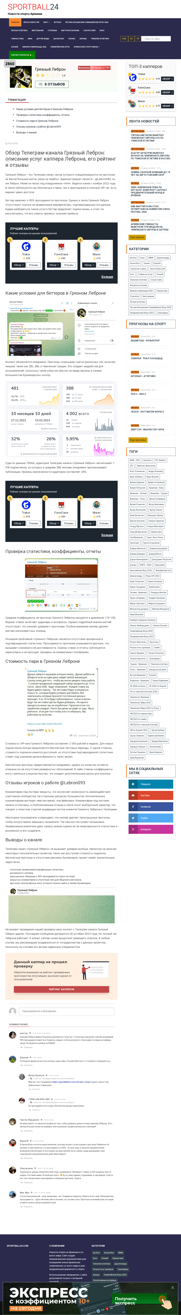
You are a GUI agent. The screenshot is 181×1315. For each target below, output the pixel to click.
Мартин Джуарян (156, 603)
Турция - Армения (138, 664)
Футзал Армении (138, 675)
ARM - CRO (135, 460)
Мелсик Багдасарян (139, 609)
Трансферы (162, 313)
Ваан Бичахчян (137, 515)
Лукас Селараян (137, 598)
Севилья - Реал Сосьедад (146, 358)
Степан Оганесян (156, 653)
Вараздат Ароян (155, 515)
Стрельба (134, 296)
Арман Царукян (137, 482)
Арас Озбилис (136, 477)
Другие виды (137, 131)
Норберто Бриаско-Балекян (143, 620)
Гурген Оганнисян (151, 543)
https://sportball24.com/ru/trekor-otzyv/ (72, 1082)
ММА (150, 258)
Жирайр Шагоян (163, 570)
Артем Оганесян (137, 504)
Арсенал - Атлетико (143, 376)
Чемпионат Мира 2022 (140, 702)
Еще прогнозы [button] (138, 440)
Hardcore (147, 460)
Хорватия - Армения (139, 680)
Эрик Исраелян (137, 758)
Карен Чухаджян (138, 587)
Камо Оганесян (137, 581)
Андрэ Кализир (155, 471)
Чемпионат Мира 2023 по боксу (144, 708)
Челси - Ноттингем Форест (147, 411)
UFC (131, 466)
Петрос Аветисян (138, 642)
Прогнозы (154, 642)
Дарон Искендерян (139, 559)
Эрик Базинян (155, 752)
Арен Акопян (152, 477)
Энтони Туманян (137, 752)
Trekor (26, 254)
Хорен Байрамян (160, 680)
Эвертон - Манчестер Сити (147, 429)
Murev (97, 254)
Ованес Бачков (160, 625)
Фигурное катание (138, 285)
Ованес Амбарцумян (139, 625)
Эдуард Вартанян (159, 741)
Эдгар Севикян (137, 736)
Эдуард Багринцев (139, 741)
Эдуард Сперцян (138, 747)
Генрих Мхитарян (155, 526)
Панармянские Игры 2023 (142, 313)
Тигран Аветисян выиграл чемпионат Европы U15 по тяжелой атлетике (147, 138)
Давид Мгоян (155, 554)
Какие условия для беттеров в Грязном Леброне (44, 109)
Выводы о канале (26, 132)
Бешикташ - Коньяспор (145, 340)
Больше (107, 277)
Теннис (146, 263)
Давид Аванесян (138, 548)
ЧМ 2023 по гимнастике (141, 714)
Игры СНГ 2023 (153, 576)
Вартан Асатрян (137, 521)
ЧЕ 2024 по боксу (138, 686)
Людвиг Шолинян (157, 598)
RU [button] (131, 38)
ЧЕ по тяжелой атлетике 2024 (143, 691)
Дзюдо (133, 565)
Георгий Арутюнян (138, 532)
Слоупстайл (156, 280)
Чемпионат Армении (139, 697)
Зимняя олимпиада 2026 (141, 291)
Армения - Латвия (138, 493)
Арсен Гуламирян (157, 499)
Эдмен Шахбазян (156, 736)
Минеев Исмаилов (160, 609)
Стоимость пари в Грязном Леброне (37, 120)
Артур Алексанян (138, 510)
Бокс (142, 258)
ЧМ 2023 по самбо (138, 719)
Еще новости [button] (137, 237)
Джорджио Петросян (161, 559)
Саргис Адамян (137, 653)
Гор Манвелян (136, 537)
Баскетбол (135, 263)
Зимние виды (136, 576)
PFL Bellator (160, 460)
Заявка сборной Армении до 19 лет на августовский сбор (150, 173)
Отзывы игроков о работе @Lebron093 (38, 126)
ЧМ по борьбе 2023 (139, 730)
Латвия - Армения (138, 592)
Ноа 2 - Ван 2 (138, 394)
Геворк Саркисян (156, 521)
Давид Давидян (137, 554)
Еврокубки (160, 565)
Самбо (157, 647)
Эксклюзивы (155, 747)
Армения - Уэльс (138, 499)
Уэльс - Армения (138, 669)
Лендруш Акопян (158, 592)
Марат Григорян (137, 603)
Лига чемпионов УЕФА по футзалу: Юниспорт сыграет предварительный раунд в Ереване (149, 191)
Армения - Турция (158, 493)
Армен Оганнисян (156, 482)
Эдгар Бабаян (157, 730)
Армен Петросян (137, 488)
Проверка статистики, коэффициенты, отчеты (43, 114)
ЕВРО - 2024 (145, 565)
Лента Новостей (157, 269)
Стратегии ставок (138, 269)
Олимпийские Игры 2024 (141, 631)
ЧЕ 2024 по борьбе (157, 686)
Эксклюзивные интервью (105, 1280)
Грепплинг (134, 543)
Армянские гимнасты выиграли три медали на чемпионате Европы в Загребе (150, 227)
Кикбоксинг (154, 587)
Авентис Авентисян (146, 466)
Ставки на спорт (145, 274)
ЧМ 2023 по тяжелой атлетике (144, 725)
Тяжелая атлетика (138, 280)
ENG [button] (124, 38)
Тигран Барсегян (138, 658)
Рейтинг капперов (61, 989)
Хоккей (160, 274)
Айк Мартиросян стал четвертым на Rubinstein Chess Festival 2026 (150, 209)
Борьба (157, 263)
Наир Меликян (136, 614)
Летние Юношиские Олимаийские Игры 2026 (150, 307)
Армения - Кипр (156, 488)
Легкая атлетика (137, 302)
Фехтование (148, 296)
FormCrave (61, 254)
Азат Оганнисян (137, 471)
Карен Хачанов (155, 581)
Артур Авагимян (156, 504)
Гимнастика (162, 291)
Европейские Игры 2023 (141, 570)
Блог (132, 274)
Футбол (135, 168)
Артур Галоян (156, 510)
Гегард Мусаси (137, 526)
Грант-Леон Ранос (155, 537)
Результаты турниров (140, 647)
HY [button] (138, 38)
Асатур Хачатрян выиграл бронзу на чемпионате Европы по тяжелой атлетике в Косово (150, 156)
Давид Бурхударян (158, 548)
